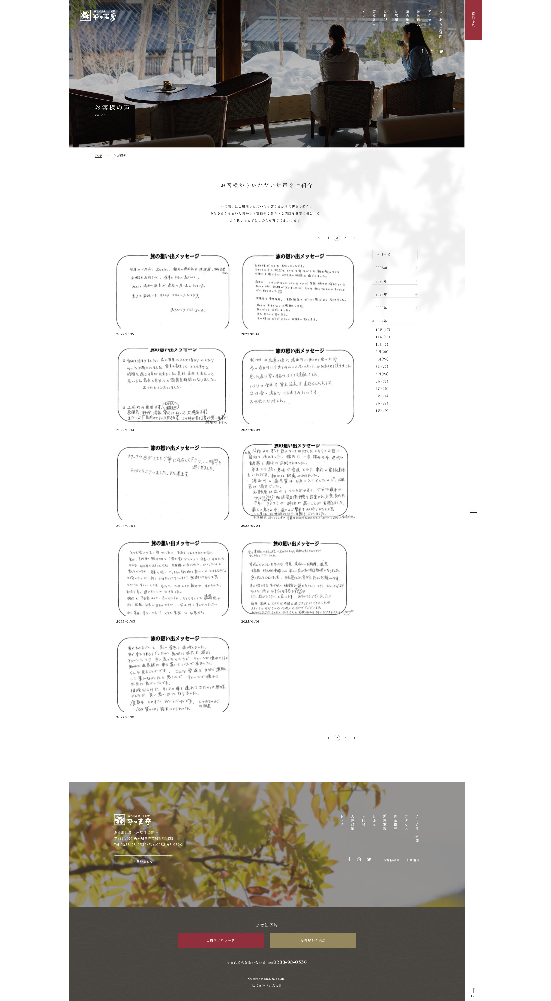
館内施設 (407, 18)
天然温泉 (374, 18)
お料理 (385, 16)
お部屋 (396, 16)
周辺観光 (418, 18)
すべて (385, 254)
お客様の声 (391, 860)
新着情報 (413, 860)
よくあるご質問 (440, 24)
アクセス (429, 18)
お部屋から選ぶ (313, 940)
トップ (363, 16)
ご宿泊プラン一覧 (220, 940)
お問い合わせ (143, 861)
